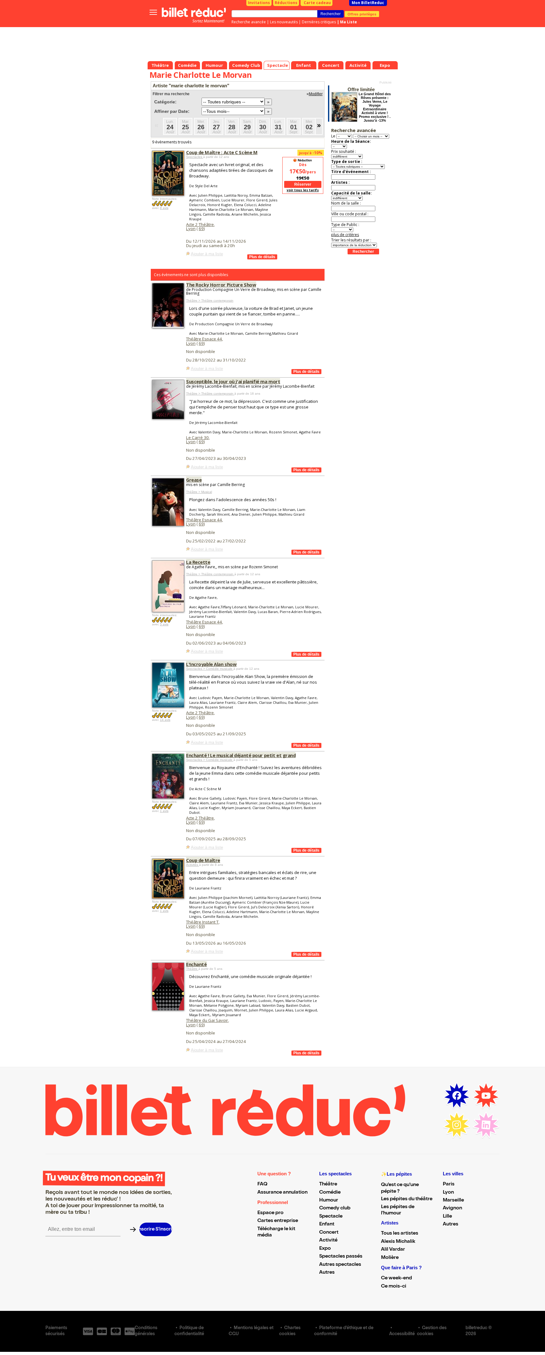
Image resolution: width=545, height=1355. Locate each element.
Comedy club (334, 1208)
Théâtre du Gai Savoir (207, 1020)
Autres (327, 1272)
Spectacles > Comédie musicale (209, 668)
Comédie (330, 1192)
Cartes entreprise (277, 1221)
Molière (390, 1257)
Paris (448, 1184)
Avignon (452, 1208)
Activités (192, 864)
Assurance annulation (282, 1192)
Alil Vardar (393, 1249)
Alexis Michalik (398, 1241)
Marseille (453, 1200)
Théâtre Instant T (202, 922)
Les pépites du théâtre (406, 1199)
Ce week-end (396, 1278)
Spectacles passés (340, 1256)
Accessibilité (402, 1334)
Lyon (191, 228)
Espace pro (270, 1213)
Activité (328, 1240)
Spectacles (194, 157)
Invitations (259, 2)
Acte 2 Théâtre (200, 224)
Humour (328, 1200)
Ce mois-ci (393, 1286)
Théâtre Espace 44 (204, 339)
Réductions (286, 2)
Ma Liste (348, 22)
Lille (447, 1216)
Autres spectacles (340, 1264)
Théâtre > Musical (199, 492)
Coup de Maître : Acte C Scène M (221, 152)
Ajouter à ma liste (207, 254)
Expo (325, 1248)
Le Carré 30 (197, 437)
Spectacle (331, 1216)
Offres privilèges (362, 14)
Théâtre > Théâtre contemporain (209, 300)
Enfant (326, 1224)
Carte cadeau (317, 2)
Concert (328, 1232)
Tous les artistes (399, 1233)
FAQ (262, 1184)
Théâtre (192, 968)
